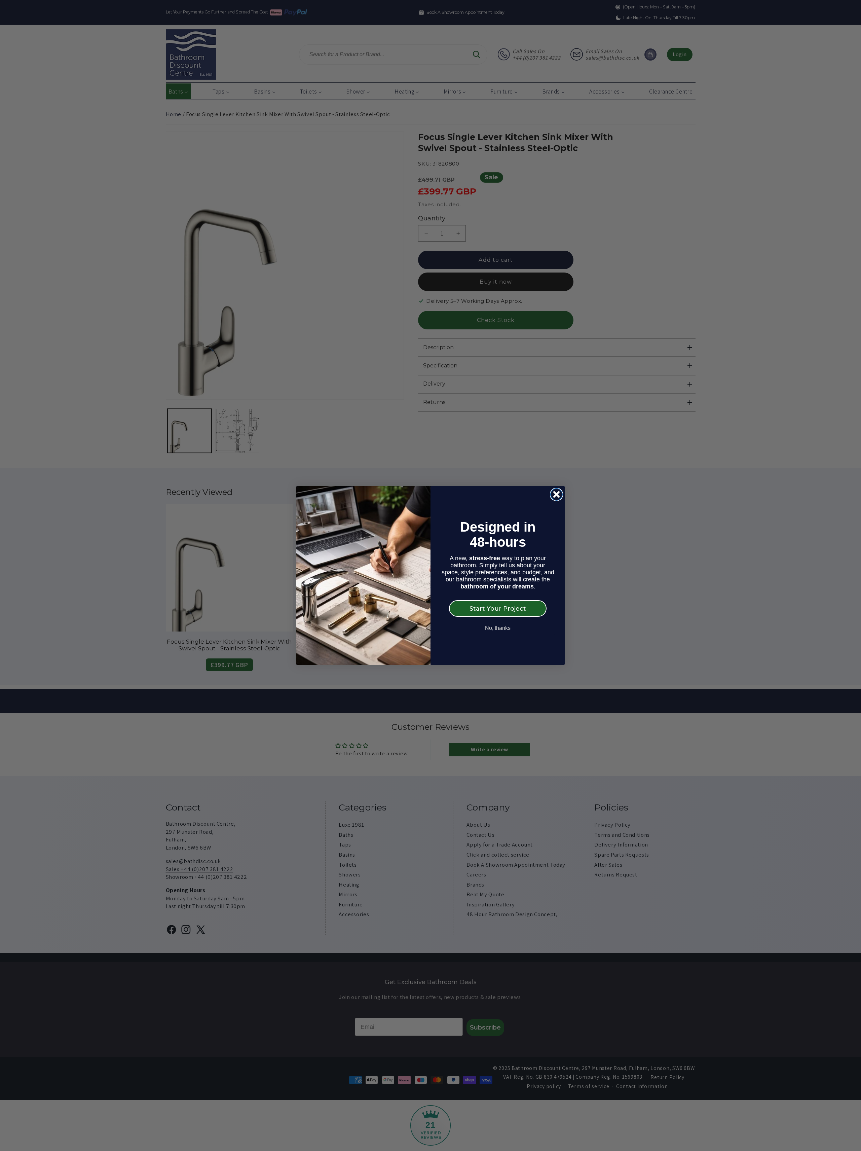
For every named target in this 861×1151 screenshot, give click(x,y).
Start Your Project (498, 608)
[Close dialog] (556, 494)
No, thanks (498, 628)
